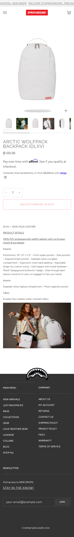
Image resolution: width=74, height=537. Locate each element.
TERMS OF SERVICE (49, 446)
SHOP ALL (8, 452)
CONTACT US (46, 416)
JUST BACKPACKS (13, 405)
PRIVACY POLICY (48, 428)
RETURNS (44, 411)
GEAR (6, 423)
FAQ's (42, 434)
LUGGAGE (8, 434)
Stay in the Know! (18, 487)
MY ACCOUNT (46, 405)
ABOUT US (44, 399)
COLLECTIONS (11, 417)
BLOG (6, 446)
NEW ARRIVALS (11, 399)
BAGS (6, 411)
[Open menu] (8, 12)
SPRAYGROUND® (34, 528)
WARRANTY (45, 440)
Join (62, 502)
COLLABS (8, 440)
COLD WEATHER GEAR (15, 428)
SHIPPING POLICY (48, 422)
